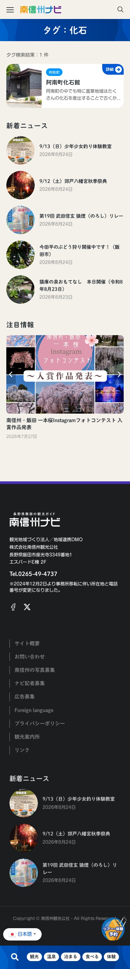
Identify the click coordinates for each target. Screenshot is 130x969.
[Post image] (20, 150)
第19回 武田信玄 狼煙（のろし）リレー (81, 216)
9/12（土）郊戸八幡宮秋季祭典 (73, 181)
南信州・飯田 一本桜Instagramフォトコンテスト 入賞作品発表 (64, 424)
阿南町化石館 (63, 82)
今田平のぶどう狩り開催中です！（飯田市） (79, 251)
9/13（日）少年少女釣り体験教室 (75, 146)
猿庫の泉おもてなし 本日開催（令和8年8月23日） (81, 285)
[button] (11, 374)
